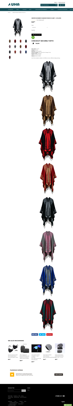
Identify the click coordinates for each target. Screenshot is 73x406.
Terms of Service (23, 397)
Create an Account (61, 2)
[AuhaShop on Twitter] (56, 396)
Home (9, 12)
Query (22, 395)
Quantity (33, 30)
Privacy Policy (10, 397)
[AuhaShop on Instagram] (62, 396)
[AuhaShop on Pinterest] (60, 396)
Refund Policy (16, 397)
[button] (37, 20)
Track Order (10, 395)
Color (32, 25)
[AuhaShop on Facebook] (58, 396)
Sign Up (23, 390)
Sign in (55, 2)
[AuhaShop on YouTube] (63, 396)
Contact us (15, 395)
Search (9, 398)
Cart (62, 4)
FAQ (19, 395)
